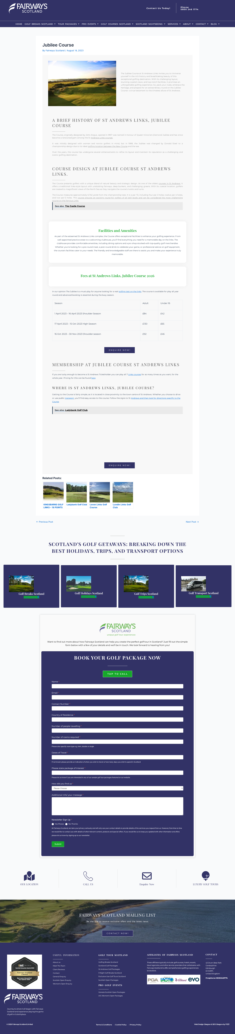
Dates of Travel (60, 752)
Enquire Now (147, 884)
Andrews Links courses (102, 138)
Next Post (192, 522)
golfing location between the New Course (107, 146)
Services (173, 24)
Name (55, 681)
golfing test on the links (130, 291)
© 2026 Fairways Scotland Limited (20, 1024)
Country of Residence (63, 715)
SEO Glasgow (217, 1024)
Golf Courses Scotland (116, 24)
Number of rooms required (66, 737)
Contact (201, 24)
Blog (214, 24)
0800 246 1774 (190, 9)
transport (69, 398)
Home (19, 24)
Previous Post (44, 522)
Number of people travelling (67, 726)
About (187, 24)
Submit (58, 844)
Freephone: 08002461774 (217, 978)
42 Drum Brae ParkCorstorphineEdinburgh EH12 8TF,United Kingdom (214, 968)
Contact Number (61, 704)
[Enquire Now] (147, 876)
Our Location (29, 884)
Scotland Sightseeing (149, 24)
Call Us (88, 884)
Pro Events (89, 24)
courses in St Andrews (169, 183)
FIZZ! (227, 1024)
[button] (40, 24)
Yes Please (59, 824)
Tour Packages (67, 24)
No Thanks (73, 824)
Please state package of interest (68, 768)
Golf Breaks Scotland (39, 24)
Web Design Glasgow (202, 1024)
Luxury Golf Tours (205, 884)
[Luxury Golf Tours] (205, 876)
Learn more (30, 597)
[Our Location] (29, 876)
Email (55, 693)
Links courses (134, 374)
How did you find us (62, 783)
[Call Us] (88, 876)
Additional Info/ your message (68, 795)
